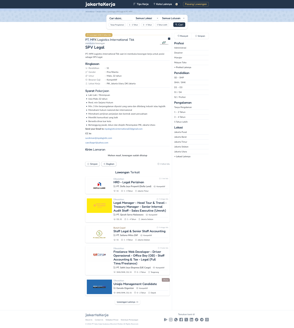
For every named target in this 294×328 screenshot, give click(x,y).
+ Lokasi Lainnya (182, 156)
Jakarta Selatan (181, 147)
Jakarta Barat (180, 137)
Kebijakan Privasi (112, 320)
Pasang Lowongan (196, 4)
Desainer (178, 53)
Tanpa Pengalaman (117, 25)
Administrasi (180, 48)
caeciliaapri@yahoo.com (96, 143)
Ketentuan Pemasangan (129, 320)
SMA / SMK (180, 82)
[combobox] (147, 18)
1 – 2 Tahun (133, 25)
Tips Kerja (142, 4)
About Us (88, 320)
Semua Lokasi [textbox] (144, 18)
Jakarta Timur (180, 142)
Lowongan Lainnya (126, 302)
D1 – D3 (178, 87)
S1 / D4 (178, 92)
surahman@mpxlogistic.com (98, 138)
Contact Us (99, 320)
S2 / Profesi (180, 97)
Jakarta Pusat (180, 132)
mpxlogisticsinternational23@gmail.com (123, 129)
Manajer (178, 58)
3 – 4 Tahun (147, 25)
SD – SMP (179, 78)
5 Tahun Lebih (162, 25)
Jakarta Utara (180, 152)
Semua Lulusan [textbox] (171, 18)
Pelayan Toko (180, 63)
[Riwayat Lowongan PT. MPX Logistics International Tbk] (164, 47)
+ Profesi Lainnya (182, 67)
